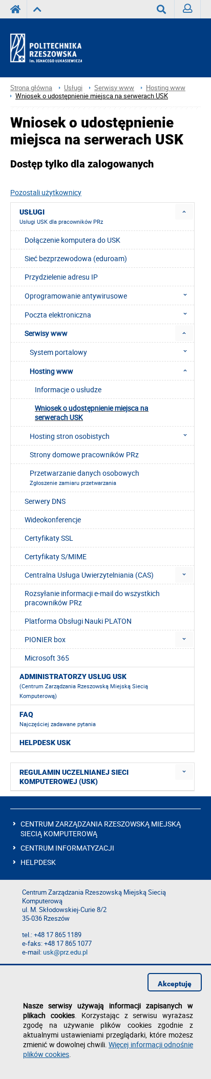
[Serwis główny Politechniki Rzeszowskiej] (18, 9)
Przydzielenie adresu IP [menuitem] (61, 277)
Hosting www (165, 87)
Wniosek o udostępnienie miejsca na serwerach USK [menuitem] (92, 412)
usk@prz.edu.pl (65, 952)
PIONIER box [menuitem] (45, 639)
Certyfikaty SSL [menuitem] (49, 538)
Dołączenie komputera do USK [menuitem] (72, 240)
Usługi (73, 87)
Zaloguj (188, 9)
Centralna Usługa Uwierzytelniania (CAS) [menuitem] (89, 575)
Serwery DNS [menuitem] (45, 501)
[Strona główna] (55, 48)
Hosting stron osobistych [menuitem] (70, 436)
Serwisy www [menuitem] (46, 333)
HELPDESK (38, 862)
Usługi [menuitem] (61, 216)
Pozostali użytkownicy (45, 192)
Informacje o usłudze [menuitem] (68, 389)
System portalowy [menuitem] (58, 352)
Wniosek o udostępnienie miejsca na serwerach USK (91, 96)
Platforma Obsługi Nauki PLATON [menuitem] (78, 621)
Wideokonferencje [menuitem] (53, 519)
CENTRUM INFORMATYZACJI (67, 848)
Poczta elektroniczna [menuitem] (58, 315)
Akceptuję (175, 984)
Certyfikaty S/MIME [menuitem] (56, 556)
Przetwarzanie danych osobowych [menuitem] (84, 477)
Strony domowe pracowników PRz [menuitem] (84, 454)
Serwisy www (114, 87)
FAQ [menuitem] (57, 719)
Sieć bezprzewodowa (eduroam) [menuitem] (76, 258)
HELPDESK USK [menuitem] (45, 742)
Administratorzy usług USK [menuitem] (83, 686)
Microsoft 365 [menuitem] (47, 658)
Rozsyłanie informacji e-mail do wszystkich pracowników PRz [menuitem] (92, 597)
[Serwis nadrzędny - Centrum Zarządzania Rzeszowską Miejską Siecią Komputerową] (37, 9)
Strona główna (31, 87)
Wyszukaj (162, 9)
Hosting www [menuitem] (51, 371)
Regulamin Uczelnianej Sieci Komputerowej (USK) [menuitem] (74, 777)
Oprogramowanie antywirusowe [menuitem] (76, 296)
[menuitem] (184, 212)
